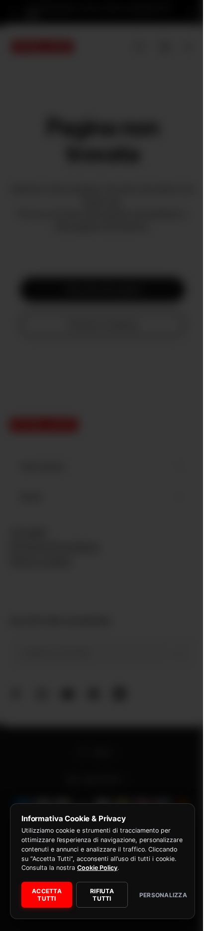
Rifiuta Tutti (98, 894)
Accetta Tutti (46, 894)
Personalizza (155, 895)
